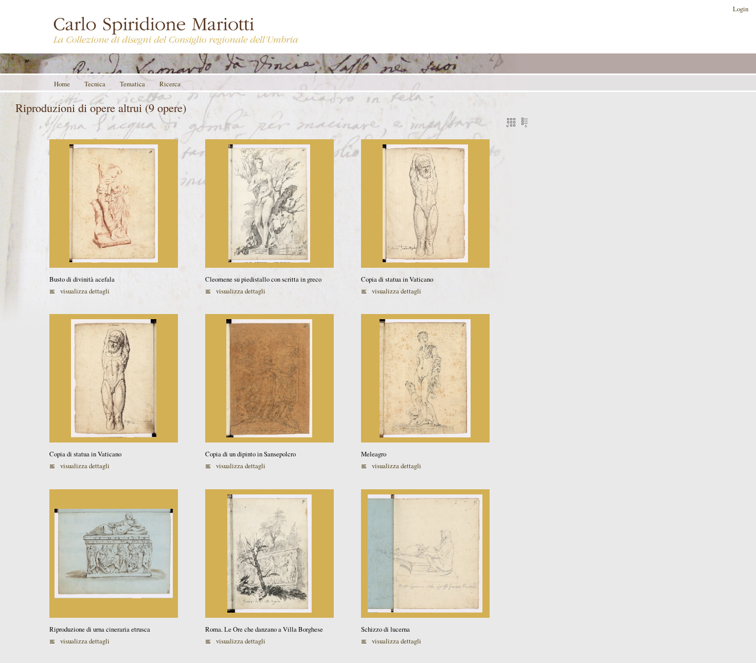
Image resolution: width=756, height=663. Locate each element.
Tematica (132, 83)
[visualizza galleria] (509, 121)
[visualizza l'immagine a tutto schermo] (114, 202)
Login (740, 8)
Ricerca (170, 83)
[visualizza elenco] (523, 121)
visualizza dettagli (85, 291)
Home (62, 83)
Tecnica (94, 83)
